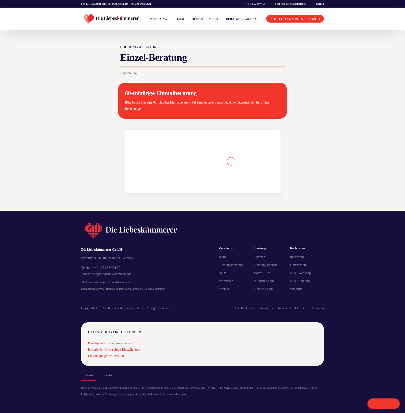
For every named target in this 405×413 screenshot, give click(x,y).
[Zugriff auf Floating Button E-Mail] (392, 403)
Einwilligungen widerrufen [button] (106, 356)
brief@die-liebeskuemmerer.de (290, 4)
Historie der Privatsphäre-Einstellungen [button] (114, 349)
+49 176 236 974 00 (255, 4)
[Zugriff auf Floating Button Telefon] (374, 403)
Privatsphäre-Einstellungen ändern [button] (111, 343)
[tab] (88, 375)
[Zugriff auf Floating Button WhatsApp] (383, 403)
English (320, 4)
